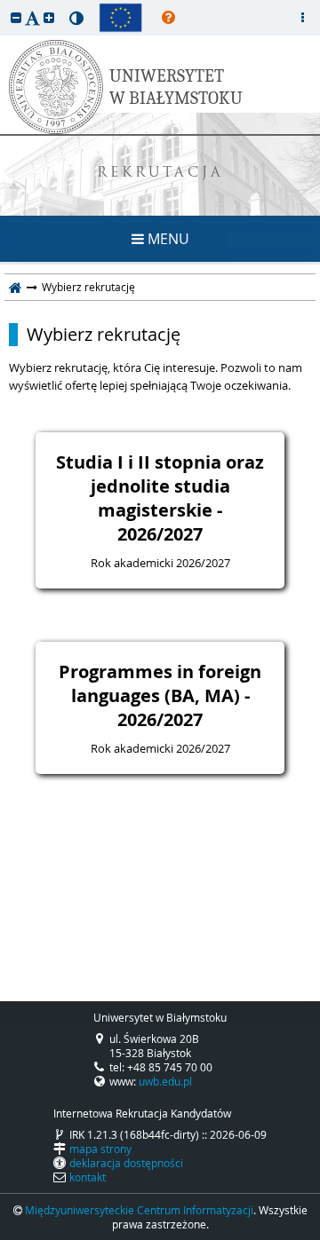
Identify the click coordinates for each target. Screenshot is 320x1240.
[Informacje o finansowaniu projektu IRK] (120, 18)
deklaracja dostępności (126, 1163)
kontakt (87, 1177)
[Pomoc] (168, 18)
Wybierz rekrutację (103, 334)
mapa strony (100, 1148)
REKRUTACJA (160, 173)
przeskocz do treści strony (4, 4)
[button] (16, 17)
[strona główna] (15, 287)
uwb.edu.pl (165, 1081)
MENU (166, 239)
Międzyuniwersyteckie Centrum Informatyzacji (139, 1210)
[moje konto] (302, 18)
